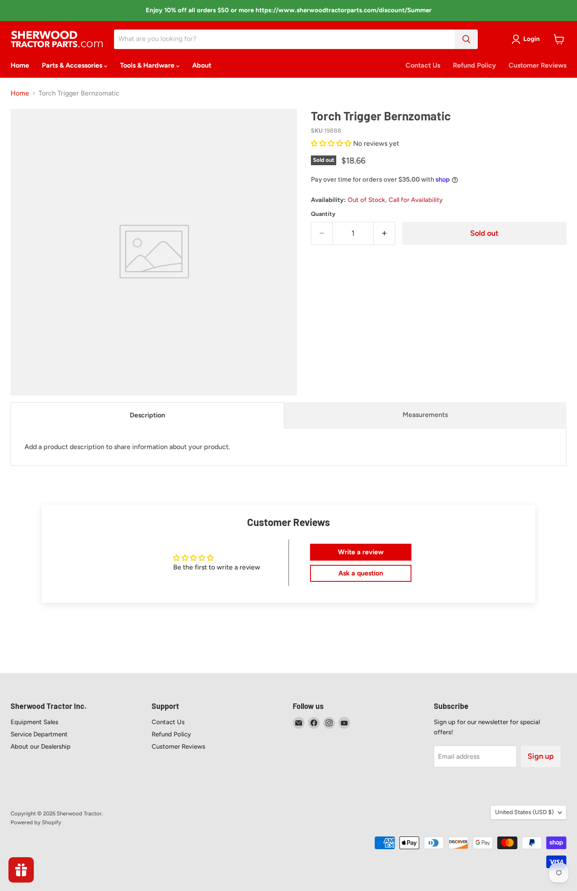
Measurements (425, 415)
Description (147, 415)
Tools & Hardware (148, 65)
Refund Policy (474, 65)
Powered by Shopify (36, 822)
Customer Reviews (537, 65)
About (201, 65)
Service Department (39, 734)
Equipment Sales (34, 722)
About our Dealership (41, 746)
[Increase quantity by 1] (384, 233)
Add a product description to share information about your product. (127, 447)
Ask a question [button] (360, 573)
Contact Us (423, 65)
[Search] (466, 39)
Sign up (541, 756)
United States (524, 812)
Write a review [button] (361, 552)
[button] (332, 143)
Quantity (323, 214)
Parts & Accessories (73, 65)
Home (20, 65)
